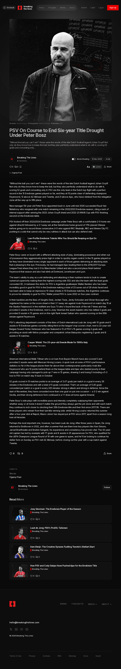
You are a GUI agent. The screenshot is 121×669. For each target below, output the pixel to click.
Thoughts (52, 7)
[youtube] (21, 629)
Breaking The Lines (26, 157)
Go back (10, 7)
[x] (10, 629)
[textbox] (60, 313)
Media (62, 7)
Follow (107, 487)
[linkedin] (16, 629)
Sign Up (112, 7)
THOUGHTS (77, 604)
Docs (86, 656)
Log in (101, 7)
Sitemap (72, 656)
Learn (92, 7)
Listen (98, 167)
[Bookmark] (20, 167)
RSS (59, 656)
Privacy (32, 656)
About (72, 7)
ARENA (63, 604)
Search (84, 7)
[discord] (26, 629)
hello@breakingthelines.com (24, 622)
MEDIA (91, 604)
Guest (98, 656)
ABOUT (105, 604)
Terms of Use (15, 656)
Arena (41, 7)
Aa (88, 166)
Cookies (46, 656)
